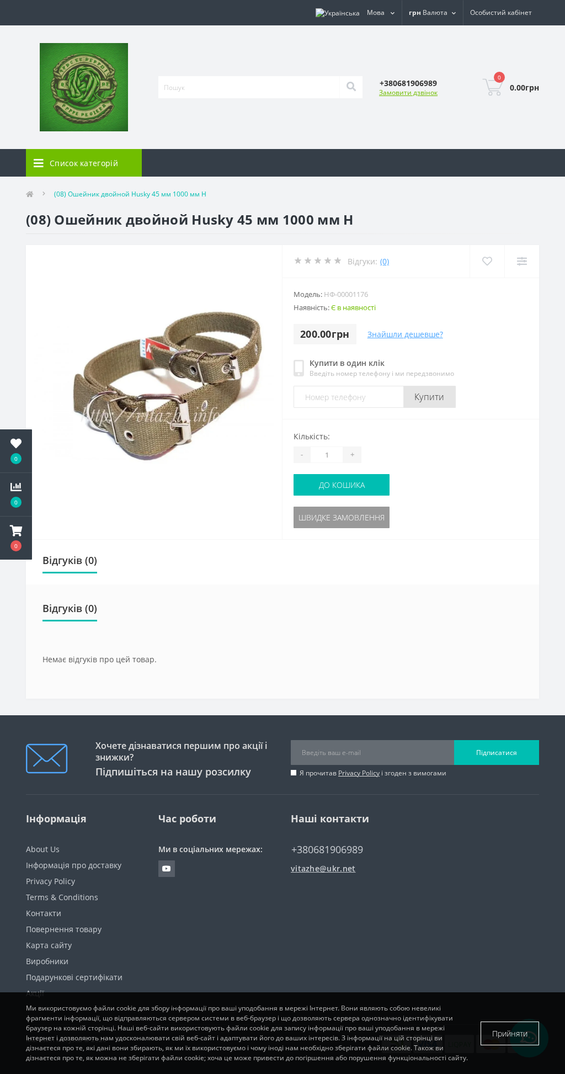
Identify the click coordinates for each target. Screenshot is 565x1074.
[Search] (351, 87)
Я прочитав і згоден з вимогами (373, 773)
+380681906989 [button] (327, 849)
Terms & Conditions (62, 897)
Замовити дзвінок (408, 92)
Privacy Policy (359, 773)
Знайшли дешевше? (405, 334)
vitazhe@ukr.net (323, 868)
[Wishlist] (487, 261)
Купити (429, 397)
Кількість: (312, 436)
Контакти (43, 913)
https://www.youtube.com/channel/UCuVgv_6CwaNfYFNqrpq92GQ (166, 868)
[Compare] (521, 261)
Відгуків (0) (69, 560)
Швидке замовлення (342, 517)
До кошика (342, 485)
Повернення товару (64, 929)
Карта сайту (49, 945)
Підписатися (496, 752)
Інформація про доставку (73, 865)
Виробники (47, 961)
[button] (16, 538)
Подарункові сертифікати (74, 977)
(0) (384, 261)
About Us (43, 849)
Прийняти (509, 1033)
